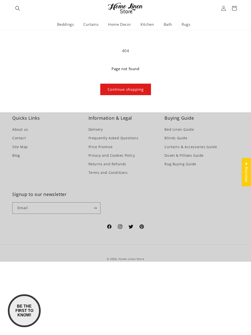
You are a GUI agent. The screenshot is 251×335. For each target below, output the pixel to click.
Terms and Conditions (108, 172)
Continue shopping (126, 89)
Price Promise (100, 146)
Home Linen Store (131, 259)
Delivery (95, 129)
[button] (17, 8)
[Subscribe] (94, 208)
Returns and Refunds (107, 164)
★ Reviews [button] (246, 172)
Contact (19, 138)
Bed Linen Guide (179, 129)
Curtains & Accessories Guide (190, 146)
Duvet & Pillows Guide (184, 155)
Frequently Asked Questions (113, 138)
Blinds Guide (175, 138)
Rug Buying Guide (180, 164)
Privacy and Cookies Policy (111, 155)
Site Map (20, 146)
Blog (16, 155)
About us (20, 129)
